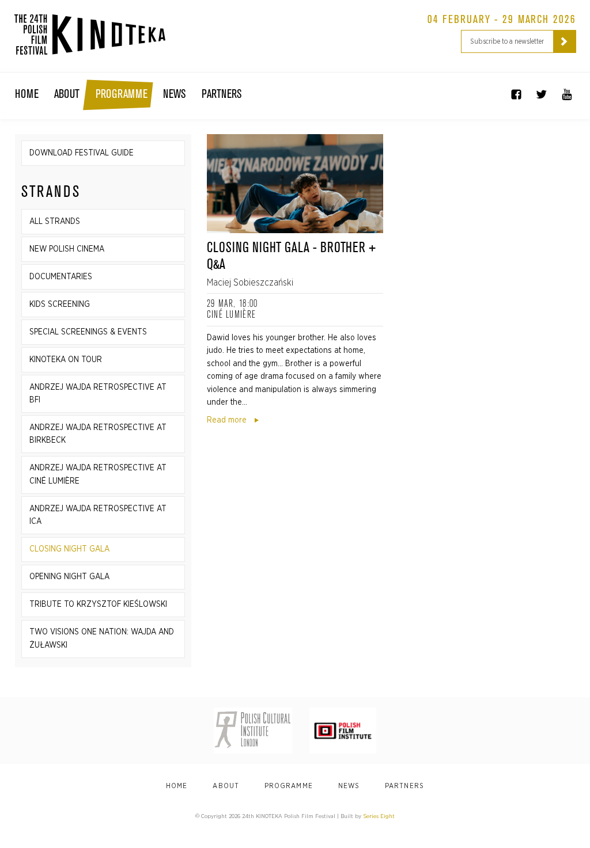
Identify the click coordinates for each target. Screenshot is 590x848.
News (174, 94)
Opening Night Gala (69, 577)
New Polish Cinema (66, 249)
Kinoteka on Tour (65, 360)
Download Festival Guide (81, 153)
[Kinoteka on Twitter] (542, 94)
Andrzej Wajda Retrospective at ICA (98, 515)
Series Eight (379, 816)
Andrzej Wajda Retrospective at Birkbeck (98, 434)
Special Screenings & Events (88, 332)
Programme (122, 94)
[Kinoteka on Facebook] (516, 94)
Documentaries (60, 277)
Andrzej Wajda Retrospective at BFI (98, 393)
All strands (54, 222)
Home (27, 94)
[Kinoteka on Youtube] (567, 94)
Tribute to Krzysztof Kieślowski (98, 604)
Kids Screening (59, 305)
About (67, 94)
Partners (221, 94)
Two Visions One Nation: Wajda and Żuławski (101, 638)
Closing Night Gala (69, 549)
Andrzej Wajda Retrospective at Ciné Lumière (98, 474)
